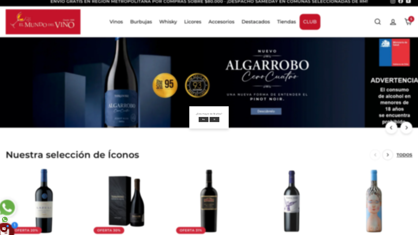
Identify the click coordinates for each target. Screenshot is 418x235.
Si (214, 119)
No (203, 119)
